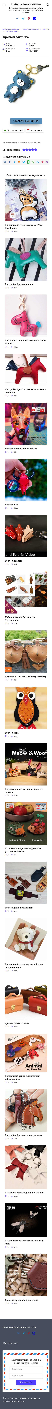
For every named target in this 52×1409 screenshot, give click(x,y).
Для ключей (35, 143)
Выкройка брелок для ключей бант (25, 1192)
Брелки (23, 143)
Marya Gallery (10, 143)
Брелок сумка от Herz (17, 1023)
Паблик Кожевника (26, 4)
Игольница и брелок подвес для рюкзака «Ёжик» (23, 850)
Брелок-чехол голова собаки (21, 448)
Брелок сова (12, 732)
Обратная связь (10, 1343)
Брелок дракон (13, 561)
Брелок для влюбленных (19, 907)
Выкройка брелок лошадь (19, 284)
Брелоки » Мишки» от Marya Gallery (25, 676)
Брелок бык (11, 504)
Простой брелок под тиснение (22, 1300)
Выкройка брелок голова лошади (24, 1135)
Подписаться (26, 1382)
